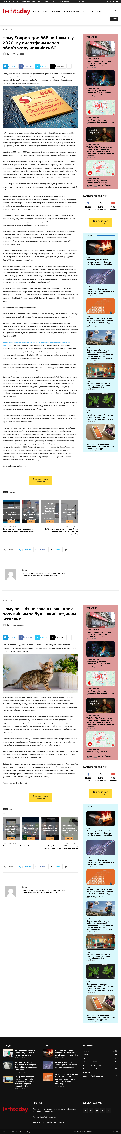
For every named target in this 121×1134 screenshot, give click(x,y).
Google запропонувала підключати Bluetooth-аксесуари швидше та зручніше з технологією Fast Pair (50, 512)
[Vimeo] (113, 1)
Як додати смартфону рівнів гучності (69, 512)
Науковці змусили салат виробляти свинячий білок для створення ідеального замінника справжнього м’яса (100, 416)
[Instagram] (107, 1)
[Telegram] (97, 1110)
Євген (9, 54)
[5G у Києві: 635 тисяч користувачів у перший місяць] (100, 107)
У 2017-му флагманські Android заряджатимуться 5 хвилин (31, 512)
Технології (12, 492)
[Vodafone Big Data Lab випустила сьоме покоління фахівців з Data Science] (100, 78)
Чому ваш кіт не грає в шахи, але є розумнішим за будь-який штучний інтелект (18, 531)
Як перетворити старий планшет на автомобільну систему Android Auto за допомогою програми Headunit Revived (25, 1081)
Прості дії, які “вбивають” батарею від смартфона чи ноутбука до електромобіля (99, 262)
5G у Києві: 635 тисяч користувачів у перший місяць (100, 121)
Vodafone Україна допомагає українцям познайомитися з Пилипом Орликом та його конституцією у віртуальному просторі (100, 151)
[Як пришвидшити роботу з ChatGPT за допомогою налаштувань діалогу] (8, 1053)
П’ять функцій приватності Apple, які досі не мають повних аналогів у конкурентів (100, 446)
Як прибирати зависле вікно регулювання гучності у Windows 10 (11, 512)
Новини (31, 522)
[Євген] (4, 53)
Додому (5, 29)
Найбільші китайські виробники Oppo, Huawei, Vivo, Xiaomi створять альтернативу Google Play (61, 531)
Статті (12, 29)
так (88, 202)
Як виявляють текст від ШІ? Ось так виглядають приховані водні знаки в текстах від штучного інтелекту (100, 321)
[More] (69, 66)
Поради (11, 522)
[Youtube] (117, 1)
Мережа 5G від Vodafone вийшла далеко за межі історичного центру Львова (98, 183)
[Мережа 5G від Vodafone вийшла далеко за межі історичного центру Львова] (100, 168)
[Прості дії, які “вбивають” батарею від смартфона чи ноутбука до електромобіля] (100, 247)
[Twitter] (110, 1)
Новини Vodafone (92, 59)
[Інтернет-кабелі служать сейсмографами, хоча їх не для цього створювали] (100, 276)
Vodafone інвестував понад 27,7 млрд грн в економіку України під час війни (98, 63)
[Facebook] (104, 1)
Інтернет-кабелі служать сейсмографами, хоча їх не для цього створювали (100, 291)
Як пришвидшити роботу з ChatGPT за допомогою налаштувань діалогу (25, 1052)
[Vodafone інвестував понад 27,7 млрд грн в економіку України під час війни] (100, 49)
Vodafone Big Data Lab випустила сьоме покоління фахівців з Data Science (98, 93)
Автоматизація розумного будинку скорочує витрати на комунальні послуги (100, 385)
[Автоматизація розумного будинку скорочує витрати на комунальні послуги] (100, 371)
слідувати (101, 202)
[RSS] (91, 1110)
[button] (115, 11)
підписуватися (114, 202)
